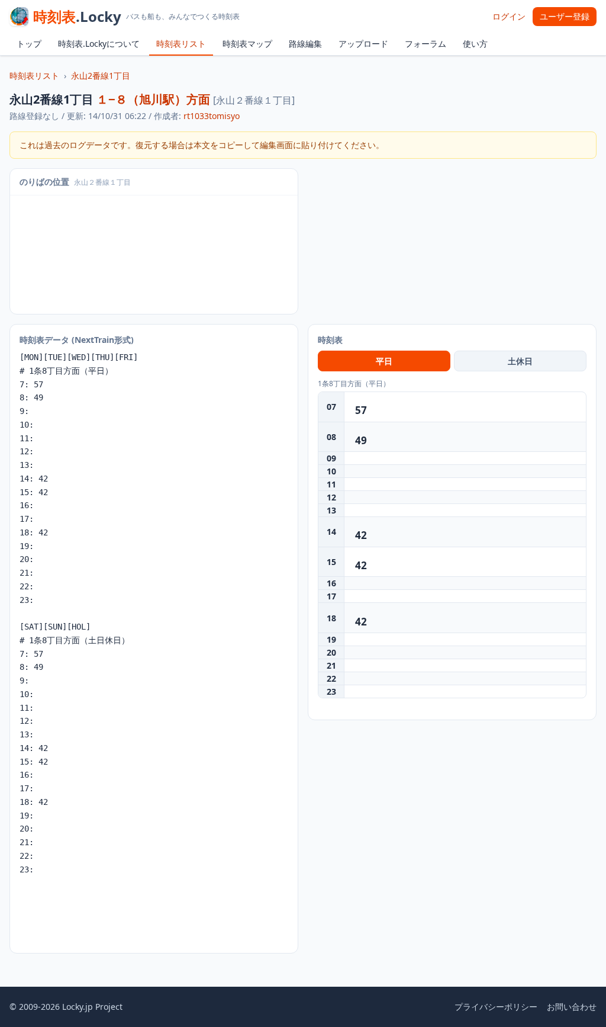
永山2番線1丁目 (100, 75)
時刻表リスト (181, 43)
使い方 (475, 43)
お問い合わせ (572, 1006)
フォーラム (425, 43)
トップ (29, 43)
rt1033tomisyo (211, 115)
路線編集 (305, 43)
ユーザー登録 (564, 16)
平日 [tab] (384, 361)
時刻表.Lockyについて (99, 43)
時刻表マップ (247, 43)
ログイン (509, 16)
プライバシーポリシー (495, 1006)
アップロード (363, 43)
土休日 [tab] (520, 361)
